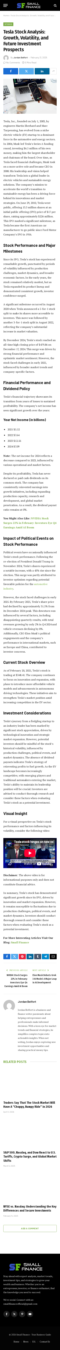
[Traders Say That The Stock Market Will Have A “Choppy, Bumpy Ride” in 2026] (30, 1083)
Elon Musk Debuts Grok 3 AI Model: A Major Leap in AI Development (44, 979)
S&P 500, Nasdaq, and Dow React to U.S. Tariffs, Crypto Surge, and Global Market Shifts (29, 1157)
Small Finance (20, 942)
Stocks (8, 24)
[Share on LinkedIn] (42, 71)
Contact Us (45, 1341)
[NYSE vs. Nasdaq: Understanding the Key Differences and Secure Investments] (30, 1187)
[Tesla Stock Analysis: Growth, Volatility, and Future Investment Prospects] (30, 96)
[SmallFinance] (32, 5)
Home (6, 15)
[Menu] (5, 5)
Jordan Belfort (20, 57)
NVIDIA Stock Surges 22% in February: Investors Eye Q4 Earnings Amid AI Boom (29, 522)
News (25, 1341)
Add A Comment (30, 1228)
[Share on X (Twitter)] (26, 71)
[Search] (55, 5)
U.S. (34, 1341)
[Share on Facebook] (10, 71)
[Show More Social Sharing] (53, 71)
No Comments (13, 62)
